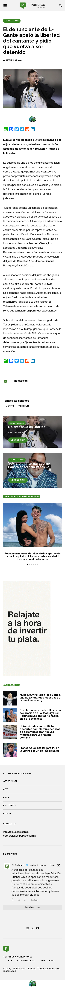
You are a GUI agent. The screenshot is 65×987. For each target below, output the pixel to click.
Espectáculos (12, 21)
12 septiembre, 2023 (17, 473)
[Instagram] (27, 928)
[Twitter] (32, 928)
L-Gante (10, 406)
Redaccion (21, 380)
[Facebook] (37, 928)
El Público (18, 865)
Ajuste (7, 813)
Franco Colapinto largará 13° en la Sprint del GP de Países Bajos (39, 749)
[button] (27, 565)
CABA (6, 797)
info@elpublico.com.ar (16, 831)
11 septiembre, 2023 (12, 60)
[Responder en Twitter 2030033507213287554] (14, 900)
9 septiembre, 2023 (17, 432)
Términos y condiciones (17, 957)
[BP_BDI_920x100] (32, 118)
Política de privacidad (21, 961)
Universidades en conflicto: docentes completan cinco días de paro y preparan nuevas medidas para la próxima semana (40, 732)
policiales (24, 406)
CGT (5, 789)
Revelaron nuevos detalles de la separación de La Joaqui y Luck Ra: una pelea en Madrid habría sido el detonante (32, 556)
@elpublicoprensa (38, 865)
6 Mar (52, 865)
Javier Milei (10, 781)
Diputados (9, 805)
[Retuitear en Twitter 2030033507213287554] (20, 900)
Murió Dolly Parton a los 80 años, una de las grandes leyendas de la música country (40, 697)
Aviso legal (48, 961)
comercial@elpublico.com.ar (19, 835)
